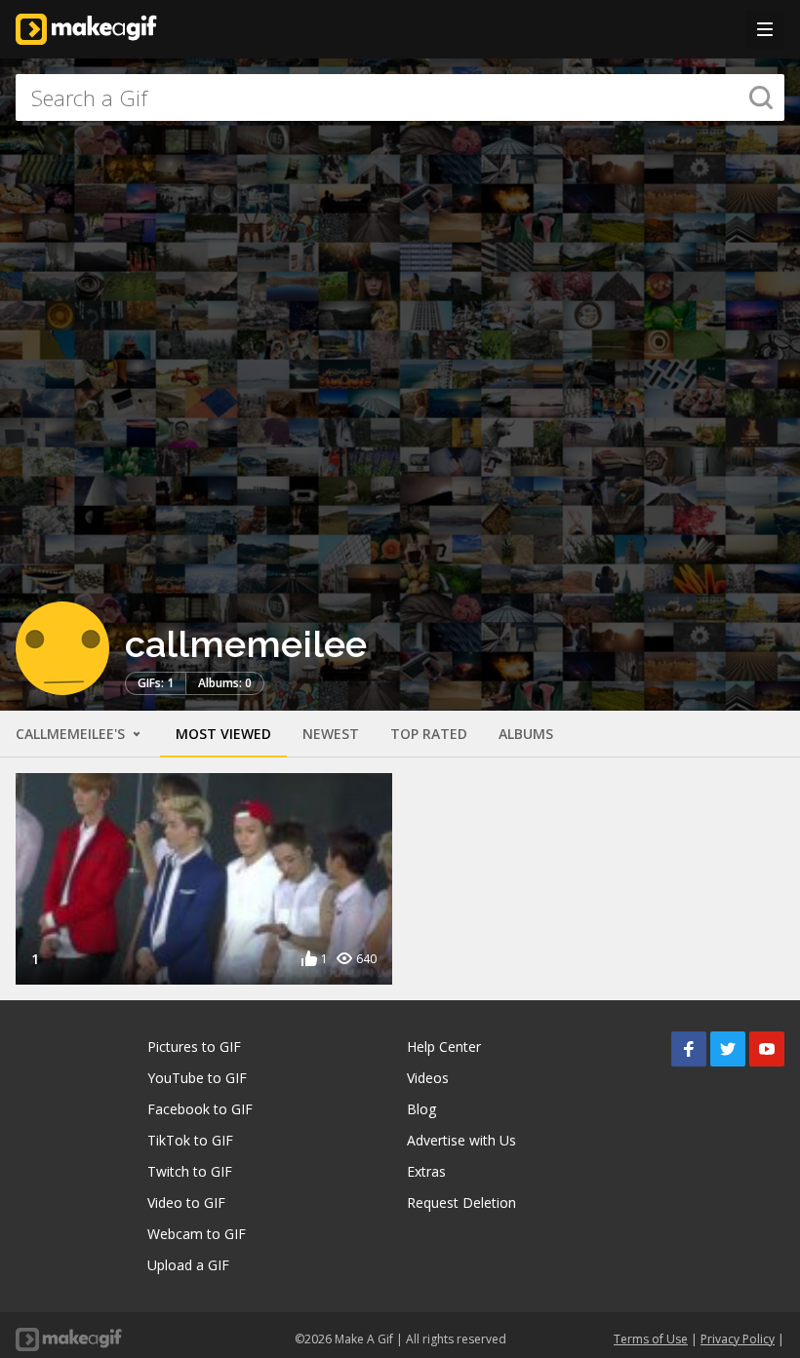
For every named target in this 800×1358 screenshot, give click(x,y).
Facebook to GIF (200, 1109)
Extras (426, 1171)
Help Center (444, 1046)
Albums (526, 733)
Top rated (428, 733)
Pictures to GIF (194, 1046)
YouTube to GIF (197, 1077)
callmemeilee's (72, 733)
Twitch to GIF (189, 1171)
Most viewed (223, 733)
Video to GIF (186, 1202)
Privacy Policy (737, 1339)
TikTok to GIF (190, 1140)
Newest (330, 733)
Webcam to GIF (196, 1233)
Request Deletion (461, 1202)
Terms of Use (651, 1339)
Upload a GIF (188, 1265)
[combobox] (400, 97)
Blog (421, 1109)
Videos (428, 1077)
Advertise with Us (461, 1140)
